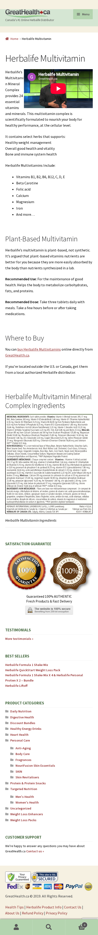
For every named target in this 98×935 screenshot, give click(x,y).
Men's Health (24, 797)
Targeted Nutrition (23, 789)
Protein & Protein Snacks (28, 783)
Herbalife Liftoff (16, 686)
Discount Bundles (22, 723)
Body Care (22, 754)
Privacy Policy (56, 913)
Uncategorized (20, 808)
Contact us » (35, 851)
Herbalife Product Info (44, 907)
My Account (16, 927)
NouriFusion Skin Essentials (35, 765)
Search (49, 927)
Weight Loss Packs (23, 820)
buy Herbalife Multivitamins (39, 349)
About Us (12, 913)
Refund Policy (32, 913)
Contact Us (72, 907)
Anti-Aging (23, 748)
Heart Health (19, 735)
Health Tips (14, 907)
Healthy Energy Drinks (25, 729)
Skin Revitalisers (27, 777)
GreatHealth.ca (17, 355)
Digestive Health (22, 717)
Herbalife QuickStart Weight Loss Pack (32, 670)
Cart (75, 923)
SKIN (18, 771)
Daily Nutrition (20, 711)
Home (14, 39)
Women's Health (27, 802)
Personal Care (20, 740)
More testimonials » (19, 639)
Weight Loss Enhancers (26, 814)
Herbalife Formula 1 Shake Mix (26, 665)
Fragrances (23, 760)
